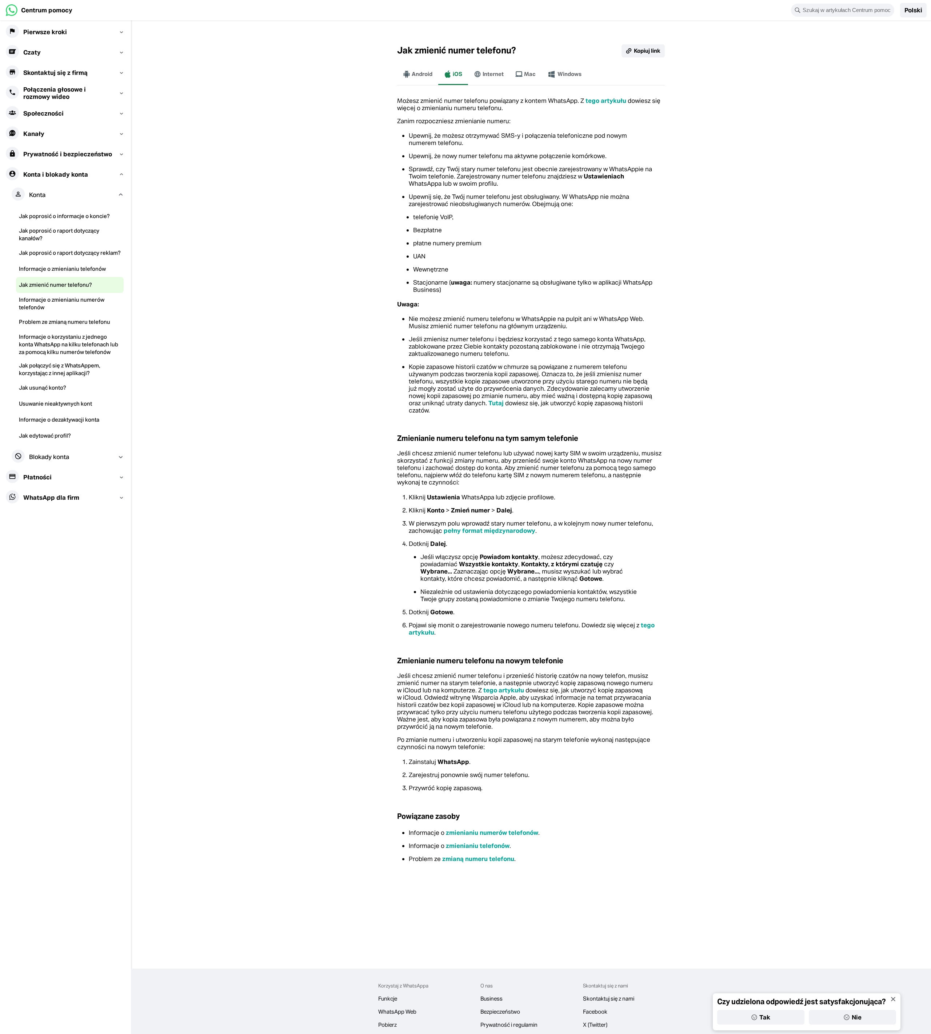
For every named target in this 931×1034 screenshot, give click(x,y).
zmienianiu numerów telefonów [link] (492, 833)
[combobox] (847, 10)
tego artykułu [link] (606, 101)
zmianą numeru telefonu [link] (478, 859)
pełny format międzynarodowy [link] (489, 531)
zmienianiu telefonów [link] (478, 846)
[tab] (417, 74)
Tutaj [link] (496, 403)
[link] (39, 10)
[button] (913, 10)
